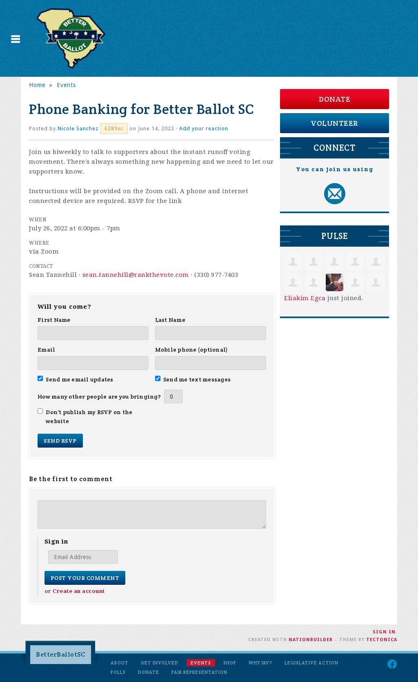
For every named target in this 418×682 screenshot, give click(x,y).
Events (66, 85)
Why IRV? (260, 663)
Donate (334, 99)
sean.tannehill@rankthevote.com (135, 275)
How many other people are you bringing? (99, 396)
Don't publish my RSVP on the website (89, 416)
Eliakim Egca (304, 298)
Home (37, 85)
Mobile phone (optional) (191, 349)
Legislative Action (311, 663)
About (120, 663)
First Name (54, 319)
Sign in (384, 632)
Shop (229, 663)
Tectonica (381, 639)
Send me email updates (79, 379)
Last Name (170, 319)
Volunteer (334, 123)
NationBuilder (311, 639)
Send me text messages (197, 379)
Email (46, 349)
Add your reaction (203, 128)
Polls (118, 672)
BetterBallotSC (60, 654)
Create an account (79, 591)
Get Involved (159, 663)
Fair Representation (199, 672)
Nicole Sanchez (78, 128)
